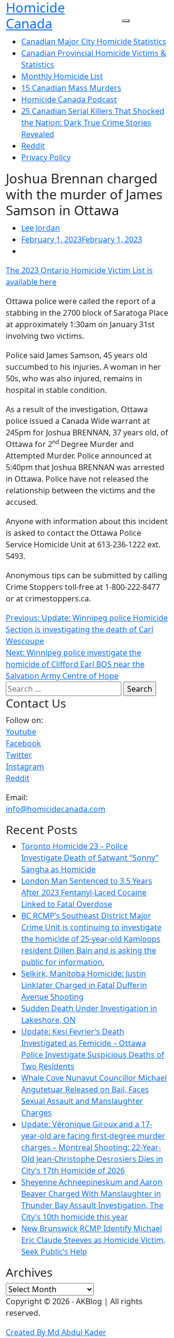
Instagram (25, 766)
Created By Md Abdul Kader (56, 1332)
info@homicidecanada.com (55, 809)
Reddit (33, 145)
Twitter (19, 755)
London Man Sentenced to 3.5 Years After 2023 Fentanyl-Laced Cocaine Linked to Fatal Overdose (86, 892)
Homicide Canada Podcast (69, 99)
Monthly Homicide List (62, 76)
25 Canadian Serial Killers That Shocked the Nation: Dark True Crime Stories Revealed (92, 122)
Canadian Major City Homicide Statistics (93, 41)
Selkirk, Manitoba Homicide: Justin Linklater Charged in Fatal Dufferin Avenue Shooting (84, 985)
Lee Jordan (40, 228)
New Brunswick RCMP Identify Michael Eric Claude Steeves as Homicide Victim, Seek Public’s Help (93, 1240)
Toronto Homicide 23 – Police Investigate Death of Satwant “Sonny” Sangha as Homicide (90, 858)
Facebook (23, 743)
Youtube (21, 731)
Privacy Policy (46, 157)
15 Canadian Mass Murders (71, 88)
